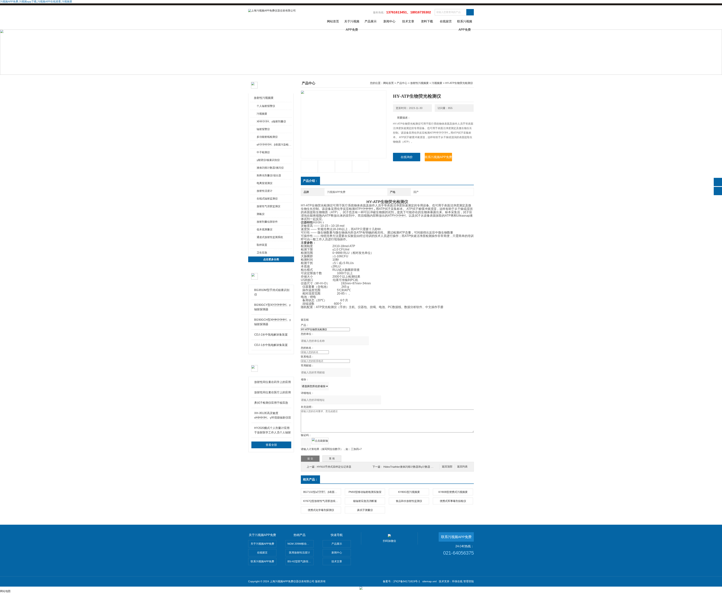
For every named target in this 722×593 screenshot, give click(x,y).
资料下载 (427, 21)
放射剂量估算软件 (267, 221)
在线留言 (446, 21)
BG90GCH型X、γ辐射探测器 (272, 322)
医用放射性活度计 (299, 552)
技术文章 (408, 21)
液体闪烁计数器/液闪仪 (270, 167)
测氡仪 (261, 213)
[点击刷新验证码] (320, 441)
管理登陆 (468, 581)
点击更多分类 (271, 259)
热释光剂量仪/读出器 (269, 175)
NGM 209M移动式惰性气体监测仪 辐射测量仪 (300, 543)
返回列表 (462, 466)
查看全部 (271, 444)
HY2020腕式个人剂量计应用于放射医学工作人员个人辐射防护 (272, 430)
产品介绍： (310, 180)
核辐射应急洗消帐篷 (365, 500)
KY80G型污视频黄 (409, 491)
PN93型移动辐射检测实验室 (365, 491)
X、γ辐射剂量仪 (271, 121)
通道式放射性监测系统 (270, 237)
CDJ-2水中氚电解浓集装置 (271, 334)
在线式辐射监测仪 (267, 198)
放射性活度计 (264, 190)
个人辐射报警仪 (266, 105)
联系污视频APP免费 (464, 25)
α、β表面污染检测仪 (274, 144)
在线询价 (407, 157)
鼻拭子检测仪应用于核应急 (271, 402)
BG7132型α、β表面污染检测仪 (322, 491)
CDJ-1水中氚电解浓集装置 (271, 344)
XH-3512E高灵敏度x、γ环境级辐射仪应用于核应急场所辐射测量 (272, 415)
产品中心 (402, 82)
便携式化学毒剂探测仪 (321, 510)
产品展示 (371, 21)
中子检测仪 (263, 152)
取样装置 (262, 244)
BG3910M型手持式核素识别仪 (271, 292)
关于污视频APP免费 (351, 25)
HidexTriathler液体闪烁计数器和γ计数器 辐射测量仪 (413, 466)
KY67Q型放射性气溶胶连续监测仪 (322, 500)
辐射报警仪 (263, 129)
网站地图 (5, 591)
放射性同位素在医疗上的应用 (272, 392)
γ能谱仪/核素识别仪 (268, 159)
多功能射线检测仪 (267, 136)
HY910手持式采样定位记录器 (334, 466)
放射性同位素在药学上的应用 (272, 382)
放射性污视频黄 (264, 97)
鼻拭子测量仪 (365, 510)
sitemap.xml (429, 581)
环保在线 (457, 581)
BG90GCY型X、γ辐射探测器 (272, 307)
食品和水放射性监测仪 (409, 500)
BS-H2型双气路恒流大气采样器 (300, 561)
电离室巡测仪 (264, 183)
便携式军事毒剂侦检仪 (453, 500)
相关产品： (310, 479)
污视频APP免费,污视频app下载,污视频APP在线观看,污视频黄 (36, 1)
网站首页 (333, 21)
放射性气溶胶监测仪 (268, 206)
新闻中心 (389, 21)
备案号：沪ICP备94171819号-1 (401, 581)
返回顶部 (447, 466)
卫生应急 (262, 252)
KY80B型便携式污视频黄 (453, 491)
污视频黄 (262, 113)
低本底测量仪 (264, 229)
